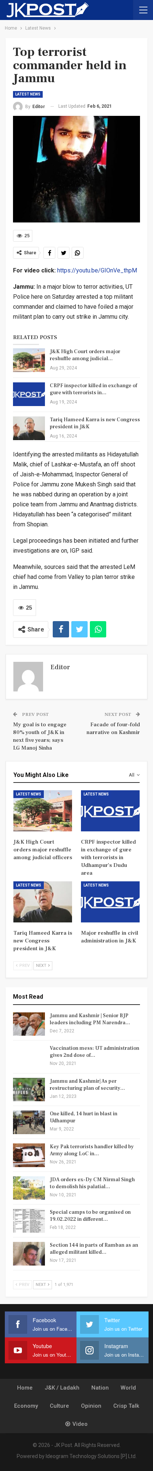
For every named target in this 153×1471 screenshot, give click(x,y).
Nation (100, 1387)
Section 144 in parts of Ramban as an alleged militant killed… (94, 1249)
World (128, 1387)
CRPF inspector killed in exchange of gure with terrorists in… (93, 389)
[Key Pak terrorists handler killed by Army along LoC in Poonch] (29, 1155)
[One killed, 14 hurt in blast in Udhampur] (29, 1122)
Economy (26, 1406)
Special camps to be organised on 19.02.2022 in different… (90, 1216)
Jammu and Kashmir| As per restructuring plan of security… (87, 1085)
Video (80, 1424)
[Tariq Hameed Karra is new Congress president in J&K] (29, 428)
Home (25, 1387)
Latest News (27, 94)
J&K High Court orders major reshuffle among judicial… (85, 355)
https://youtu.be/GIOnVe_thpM (97, 270)
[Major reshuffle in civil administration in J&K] (110, 901)
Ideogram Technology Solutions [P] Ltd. (91, 1456)
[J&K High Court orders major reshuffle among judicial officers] (29, 360)
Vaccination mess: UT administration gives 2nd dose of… (94, 1052)
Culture (59, 1406)
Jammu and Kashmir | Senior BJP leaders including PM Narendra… (90, 1019)
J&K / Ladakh (62, 1387)
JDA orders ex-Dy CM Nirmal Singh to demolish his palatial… (92, 1183)
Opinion (91, 1406)
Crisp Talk (126, 1406)
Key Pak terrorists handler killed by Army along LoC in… (92, 1150)
